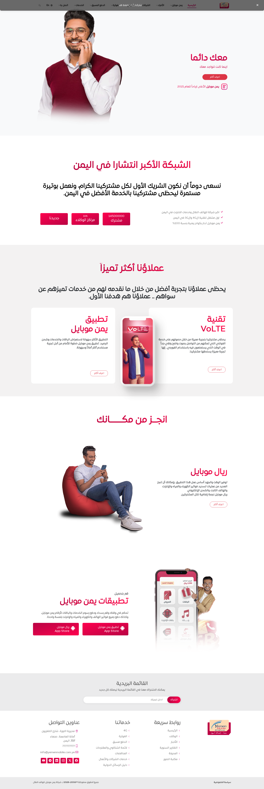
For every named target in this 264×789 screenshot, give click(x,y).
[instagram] (63, 760)
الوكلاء (173, 736)
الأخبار (174, 742)
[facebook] (76, 760)
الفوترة (123, 736)
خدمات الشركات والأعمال (113, 759)
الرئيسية (173, 730)
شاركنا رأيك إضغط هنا (130, 5)
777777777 (68, 746)
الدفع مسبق (120, 742)
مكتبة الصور (170, 759)
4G (125, 730)
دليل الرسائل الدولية (115, 765)
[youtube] (43, 760)
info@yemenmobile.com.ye (57, 752)
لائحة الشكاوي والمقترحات (111, 748)
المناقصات (121, 753)
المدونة (173, 753)
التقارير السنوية (169, 748)
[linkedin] (56, 760)
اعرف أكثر (217, 369)
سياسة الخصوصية (222, 782)
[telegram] (50, 760)
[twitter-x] (70, 760)
